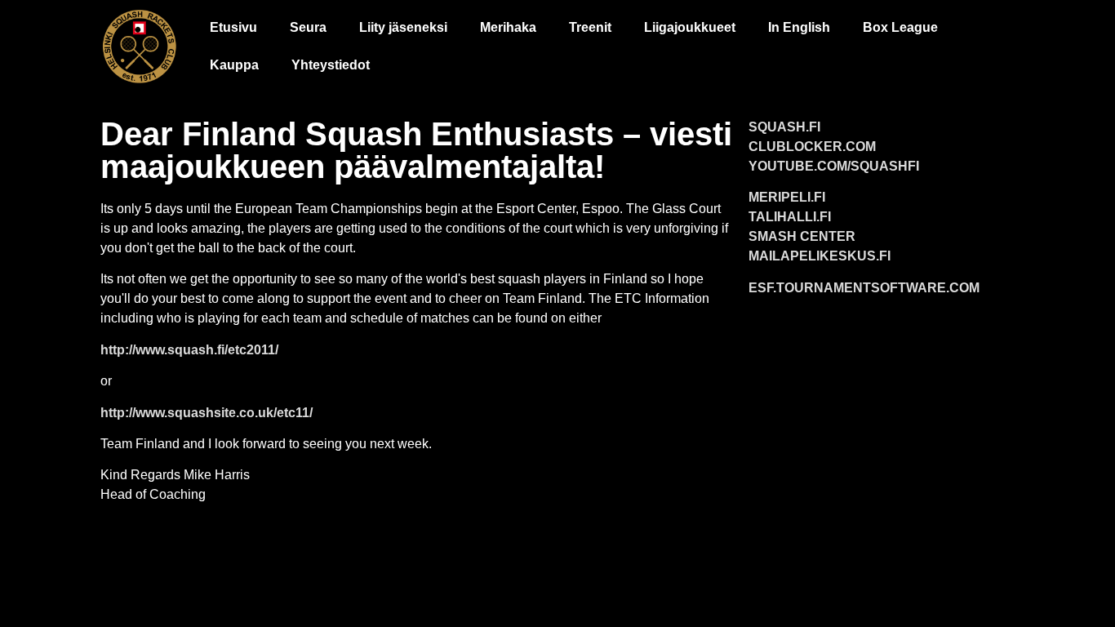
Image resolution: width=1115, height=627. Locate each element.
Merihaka (508, 27)
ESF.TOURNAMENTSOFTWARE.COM (864, 288)
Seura (308, 27)
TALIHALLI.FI (790, 217)
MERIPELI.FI (787, 197)
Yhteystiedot (330, 65)
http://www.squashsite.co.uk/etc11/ (206, 413)
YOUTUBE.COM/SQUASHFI (834, 166)
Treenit (590, 27)
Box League (900, 27)
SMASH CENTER (802, 236)
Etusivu (233, 27)
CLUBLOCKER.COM (812, 146)
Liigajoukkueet (689, 27)
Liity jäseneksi (403, 27)
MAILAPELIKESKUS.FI (820, 256)
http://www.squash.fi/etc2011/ (189, 350)
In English (799, 27)
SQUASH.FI (784, 127)
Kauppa (234, 65)
